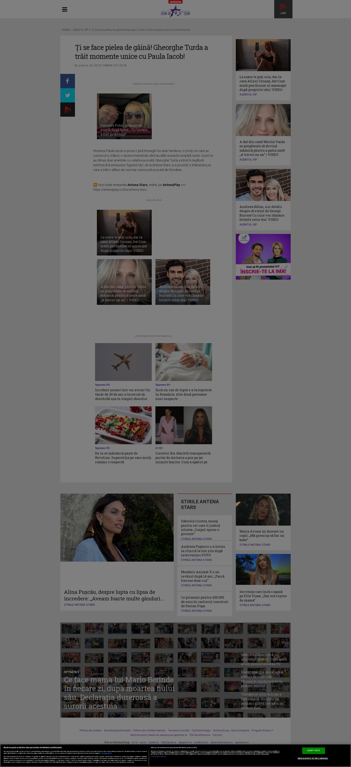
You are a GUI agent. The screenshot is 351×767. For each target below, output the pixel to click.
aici (56, 760)
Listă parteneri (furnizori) (158, 756)
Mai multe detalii (107, 753)
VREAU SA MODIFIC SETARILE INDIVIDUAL (313, 758)
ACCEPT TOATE (313, 750)
